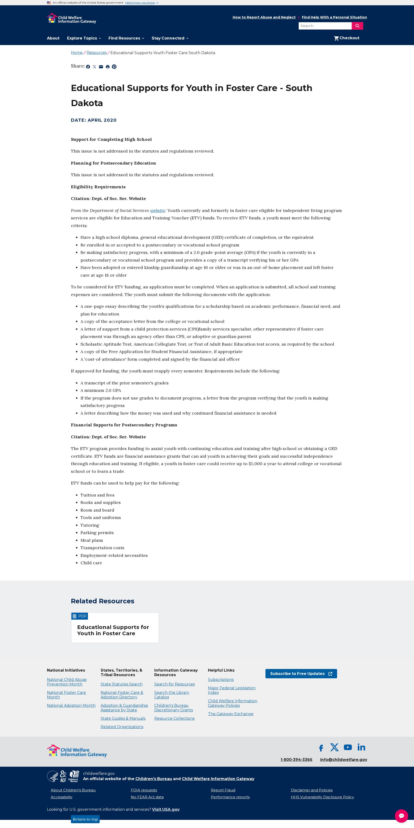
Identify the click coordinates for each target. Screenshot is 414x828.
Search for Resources (174, 684)
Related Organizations (122, 727)
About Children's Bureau (73, 790)
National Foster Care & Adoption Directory (122, 694)
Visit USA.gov (165, 809)
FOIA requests (144, 790)
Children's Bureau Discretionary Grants (173, 707)
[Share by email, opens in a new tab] (101, 67)
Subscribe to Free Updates (295, 673)
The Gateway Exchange (230, 714)
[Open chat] (401, 816)
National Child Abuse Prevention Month (67, 681)
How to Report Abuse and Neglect (264, 17)
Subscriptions (221, 679)
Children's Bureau (153, 779)
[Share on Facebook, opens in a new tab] (88, 67)
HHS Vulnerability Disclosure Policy (322, 797)
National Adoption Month (71, 705)
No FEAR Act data (147, 797)
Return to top (85, 819)
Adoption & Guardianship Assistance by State (124, 707)
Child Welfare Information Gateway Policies (232, 703)
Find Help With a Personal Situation (334, 17)
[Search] (357, 26)
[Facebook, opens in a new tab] (321, 747)
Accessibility (61, 797)
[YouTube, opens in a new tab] (348, 747)
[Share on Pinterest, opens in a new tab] (114, 67)
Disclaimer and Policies (312, 790)
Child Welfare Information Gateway (218, 779)
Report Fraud (223, 790)
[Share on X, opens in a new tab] (94, 67)
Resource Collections (174, 718)
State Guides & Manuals (123, 718)
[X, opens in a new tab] (334, 747)
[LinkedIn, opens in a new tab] (361, 747)
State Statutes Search (122, 684)
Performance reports (230, 797)
